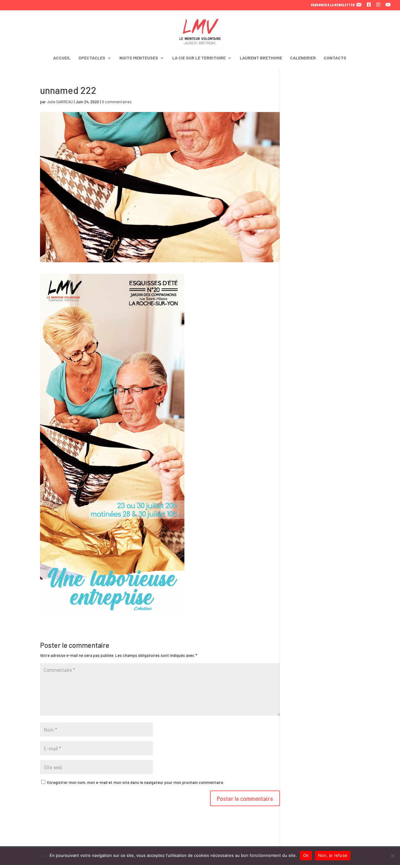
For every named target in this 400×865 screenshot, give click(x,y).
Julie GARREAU (60, 101)
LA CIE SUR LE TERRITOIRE (199, 58)
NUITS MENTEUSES (138, 58)
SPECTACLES (91, 58)
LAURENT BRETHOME (261, 58)
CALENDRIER (303, 58)
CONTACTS (335, 58)
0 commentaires (117, 101)
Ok (306, 855)
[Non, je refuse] (392, 855)
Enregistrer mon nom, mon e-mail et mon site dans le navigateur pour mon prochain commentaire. (135, 782)
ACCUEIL (62, 58)
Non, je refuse (333, 855)
